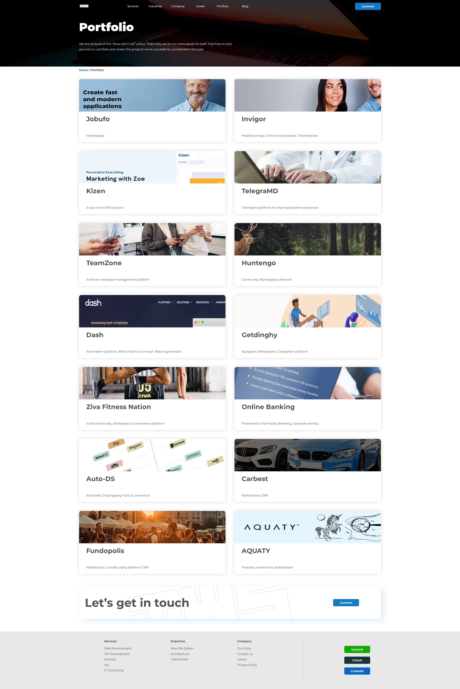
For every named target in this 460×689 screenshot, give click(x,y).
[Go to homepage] (84, 6)
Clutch (357, 660)
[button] (135, 6)
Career (200, 6)
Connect (368, 6)
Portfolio (223, 6)
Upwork (357, 649)
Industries (155, 6)
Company (178, 6)
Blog (245, 6)
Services (133, 6)
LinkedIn (357, 671)
